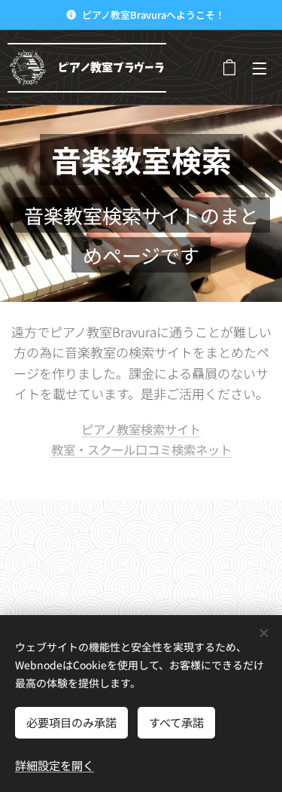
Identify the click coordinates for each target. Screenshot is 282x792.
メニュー (259, 68)
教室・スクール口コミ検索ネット (141, 449)
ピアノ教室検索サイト (141, 429)
